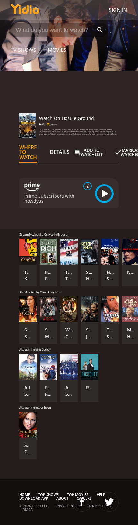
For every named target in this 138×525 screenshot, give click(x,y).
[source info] (86, 186)
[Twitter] (109, 502)
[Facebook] (82, 502)
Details (60, 152)
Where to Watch (28, 152)
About (62, 498)
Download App (33, 498)
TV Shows (23, 49)
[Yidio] (25, 10)
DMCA (27, 509)
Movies (57, 49)
